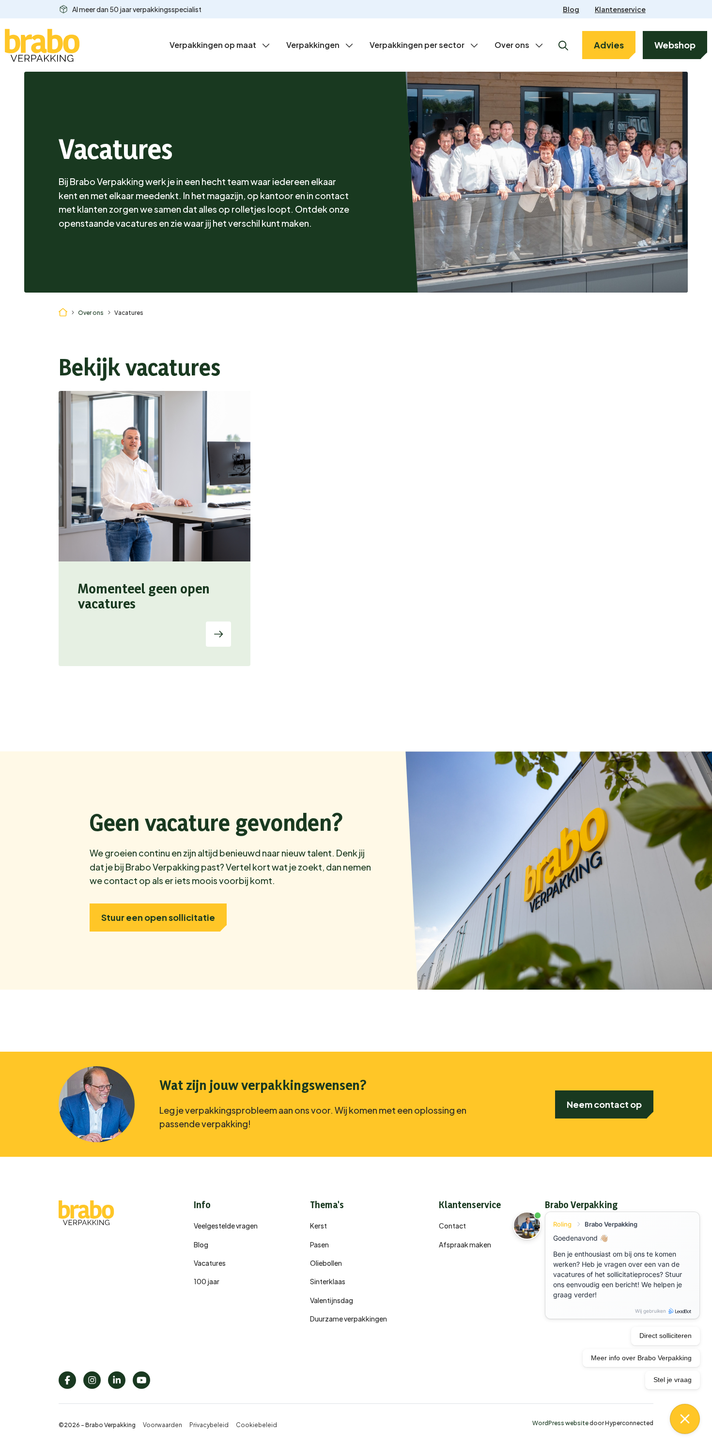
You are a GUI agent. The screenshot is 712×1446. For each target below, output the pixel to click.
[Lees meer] (218, 634)
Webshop (675, 44)
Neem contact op (604, 1104)
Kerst (318, 1225)
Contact (452, 1225)
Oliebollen (326, 1263)
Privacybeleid (209, 1425)
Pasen (319, 1244)
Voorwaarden (162, 1425)
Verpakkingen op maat (213, 45)
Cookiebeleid (256, 1425)
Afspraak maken (465, 1244)
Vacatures (210, 1263)
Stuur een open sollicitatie (158, 917)
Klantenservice (620, 9)
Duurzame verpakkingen (348, 1318)
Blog (571, 9)
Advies (609, 44)
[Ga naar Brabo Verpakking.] (63, 311)
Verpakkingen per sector (417, 45)
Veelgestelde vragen (226, 1225)
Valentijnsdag (331, 1300)
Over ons (512, 45)
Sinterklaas (327, 1281)
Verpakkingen (313, 45)
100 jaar (206, 1281)
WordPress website (560, 1423)
